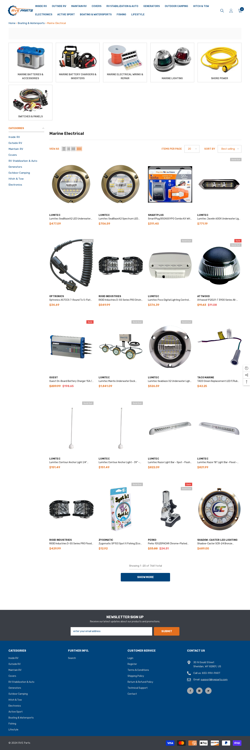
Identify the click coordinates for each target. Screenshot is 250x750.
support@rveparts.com (214, 679)
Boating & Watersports (31, 23)
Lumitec (54, 215)
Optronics (56, 296)
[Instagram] (199, 691)
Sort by (209, 148)
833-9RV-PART (211, 673)
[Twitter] (208, 691)
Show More (145, 577)
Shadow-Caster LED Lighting (217, 540)
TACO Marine (205, 377)
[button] (64, 149)
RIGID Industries (110, 296)
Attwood (203, 296)
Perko (152, 540)
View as (54, 148)
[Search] (222, 11)
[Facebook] (190, 691)
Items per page (172, 148)
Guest (53, 377)
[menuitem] (26, 137)
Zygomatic (106, 540)
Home (12, 23)
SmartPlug (156, 215)
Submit (166, 631)
